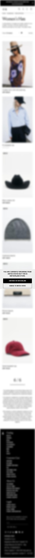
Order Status (11, 474)
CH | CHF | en (11, 527)
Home (3, 13)
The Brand (10, 484)
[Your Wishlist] (27, 9)
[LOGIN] (23, 9)
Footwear (10, 442)
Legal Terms (11, 509)
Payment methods (12, 465)
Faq (8, 467)
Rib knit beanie (7, 311)
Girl (8, 451)
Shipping (9, 461)
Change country (12, 497)
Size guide (10, 472)
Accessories (10, 13)
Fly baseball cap (8, 145)
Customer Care (12, 470)
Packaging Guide (12, 495)
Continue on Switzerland (17, 281)
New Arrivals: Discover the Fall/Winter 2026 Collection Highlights (17, 3)
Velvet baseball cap (9, 366)
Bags (8, 440)
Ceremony (10, 447)
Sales (8, 453)
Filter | (7, 33)
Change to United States (17, 286)
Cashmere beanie (8, 256)
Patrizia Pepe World (13, 488)
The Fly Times (11, 486)
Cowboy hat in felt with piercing (13, 90)
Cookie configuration (14, 511)
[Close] (33, 3)
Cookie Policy (11, 504)
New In (9, 435)
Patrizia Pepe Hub (12, 490)
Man (8, 449)
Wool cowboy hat (8, 200)
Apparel (9, 438)
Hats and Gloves (19, 13)
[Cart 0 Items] (31, 9)
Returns (9, 463)
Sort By (30, 33)
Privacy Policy (11, 507)
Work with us (11, 493)
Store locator (11, 476)
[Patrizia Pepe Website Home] (6, 9)
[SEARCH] (19, 9)
